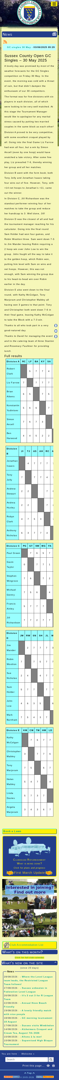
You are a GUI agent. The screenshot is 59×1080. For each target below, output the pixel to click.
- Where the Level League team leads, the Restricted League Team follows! (28, 980)
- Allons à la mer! (31, 1036)
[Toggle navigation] (54, 3)
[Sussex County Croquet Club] (29, 12)
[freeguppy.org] (12, 1077)
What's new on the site (28, 963)
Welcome (26, 1053)
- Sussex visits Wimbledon (37, 1025)
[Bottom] (55, 336)
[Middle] (55, 331)
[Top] (55, 325)
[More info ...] (45, 1077)
